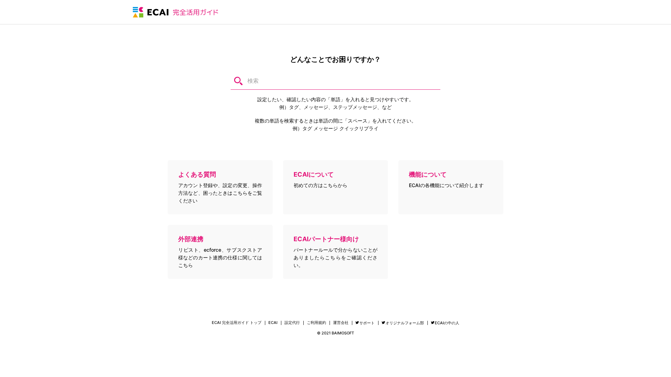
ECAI (272, 323)
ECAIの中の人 (447, 323)
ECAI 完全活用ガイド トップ (236, 323)
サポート (367, 323)
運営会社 (340, 323)
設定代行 (292, 323)
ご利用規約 (316, 323)
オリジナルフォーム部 (404, 323)
